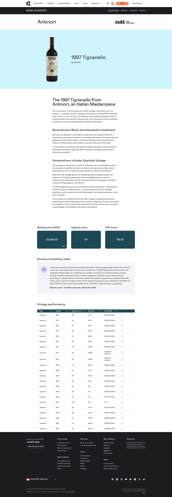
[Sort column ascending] (50, 311)
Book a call (95, 3)
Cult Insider (108, 453)
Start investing (62, 457)
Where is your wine (64, 448)
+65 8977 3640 (33, 442)
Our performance (63, 461)
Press (82, 466)
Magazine (133, 10)
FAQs (82, 463)
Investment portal (64, 466)
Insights (124, 10)
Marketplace (137, 3)
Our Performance (64, 3)
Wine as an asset (86, 443)
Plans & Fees (61, 451)
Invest (122, 3)
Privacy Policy (109, 463)
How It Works (38, 3)
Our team (84, 458)
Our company (85, 456)
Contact (83, 469)
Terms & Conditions (111, 466)
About (77, 3)
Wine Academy (109, 439)
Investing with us (63, 443)
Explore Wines (113, 10)
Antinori (47, 22)
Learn (85, 3)
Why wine (50, 3)
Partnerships (85, 461)
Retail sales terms (110, 469)
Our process (62, 445)
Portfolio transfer (63, 463)
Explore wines (109, 443)
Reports (142, 10)
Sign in (59, 469)
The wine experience (88, 445)
